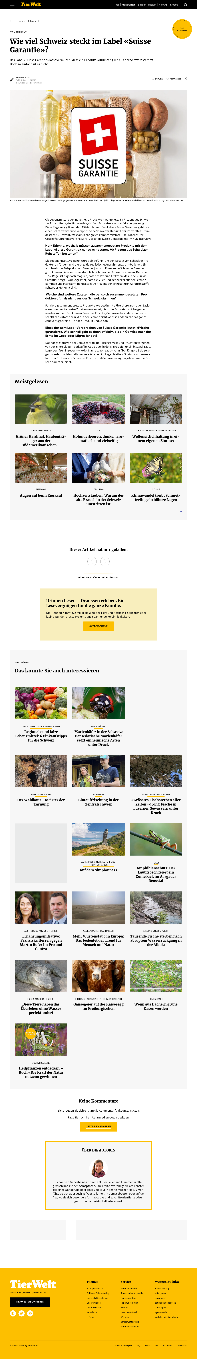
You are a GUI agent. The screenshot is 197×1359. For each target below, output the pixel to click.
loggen (69, 1110)
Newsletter (92, 1312)
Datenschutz (182, 1345)
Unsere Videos (94, 1302)
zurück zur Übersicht (27, 21)
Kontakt (174, 4)
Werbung (163, 4)
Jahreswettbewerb (130, 1321)
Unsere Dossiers (95, 1307)
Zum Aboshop (98, 625)
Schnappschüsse (95, 1288)
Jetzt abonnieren (129, 1288)
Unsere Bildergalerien (97, 1298)
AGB (156, 1345)
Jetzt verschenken (130, 1326)
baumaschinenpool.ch (165, 1302)
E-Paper (142, 4)
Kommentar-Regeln (123, 1345)
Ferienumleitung (129, 1298)
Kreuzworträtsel (129, 1312)
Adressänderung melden (132, 1293)
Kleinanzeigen (128, 4)
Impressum (167, 1345)
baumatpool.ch (162, 1307)
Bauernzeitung (162, 1288)
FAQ (138, 1345)
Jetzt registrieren (98, 1126)
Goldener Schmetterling (98, 1293)
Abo (117, 4)
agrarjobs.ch (161, 1312)
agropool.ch (160, 1298)
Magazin (152, 4)
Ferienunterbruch (129, 1302)
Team (147, 1345)
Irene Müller (25, 77)
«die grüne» (160, 1293)
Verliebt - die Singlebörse (167, 1317)
